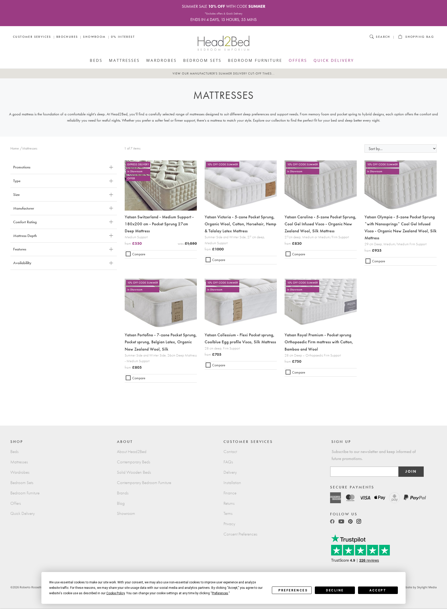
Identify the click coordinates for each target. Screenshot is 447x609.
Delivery (230, 472)
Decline (335, 590)
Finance (230, 493)
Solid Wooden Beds (134, 472)
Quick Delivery (334, 60)
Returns (229, 503)
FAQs (228, 461)
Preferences (293, 590)
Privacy (229, 523)
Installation (232, 482)
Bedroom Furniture (255, 60)
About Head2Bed (131, 451)
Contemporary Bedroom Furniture (144, 482)
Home (14, 148)
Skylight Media (427, 587)
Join (411, 471)
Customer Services (32, 37)
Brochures (67, 37)
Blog (121, 503)
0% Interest (123, 37)
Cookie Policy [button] (115, 593)
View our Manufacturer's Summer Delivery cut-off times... (224, 73)
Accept (377, 590)
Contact (230, 451)
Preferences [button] (220, 593)
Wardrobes (161, 60)
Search (383, 37)
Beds (96, 60)
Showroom (94, 37)
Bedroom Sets (202, 60)
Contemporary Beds (133, 461)
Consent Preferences (240, 534)
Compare (138, 254)
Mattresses (124, 60)
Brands (123, 493)
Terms (228, 513)
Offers (298, 60)
